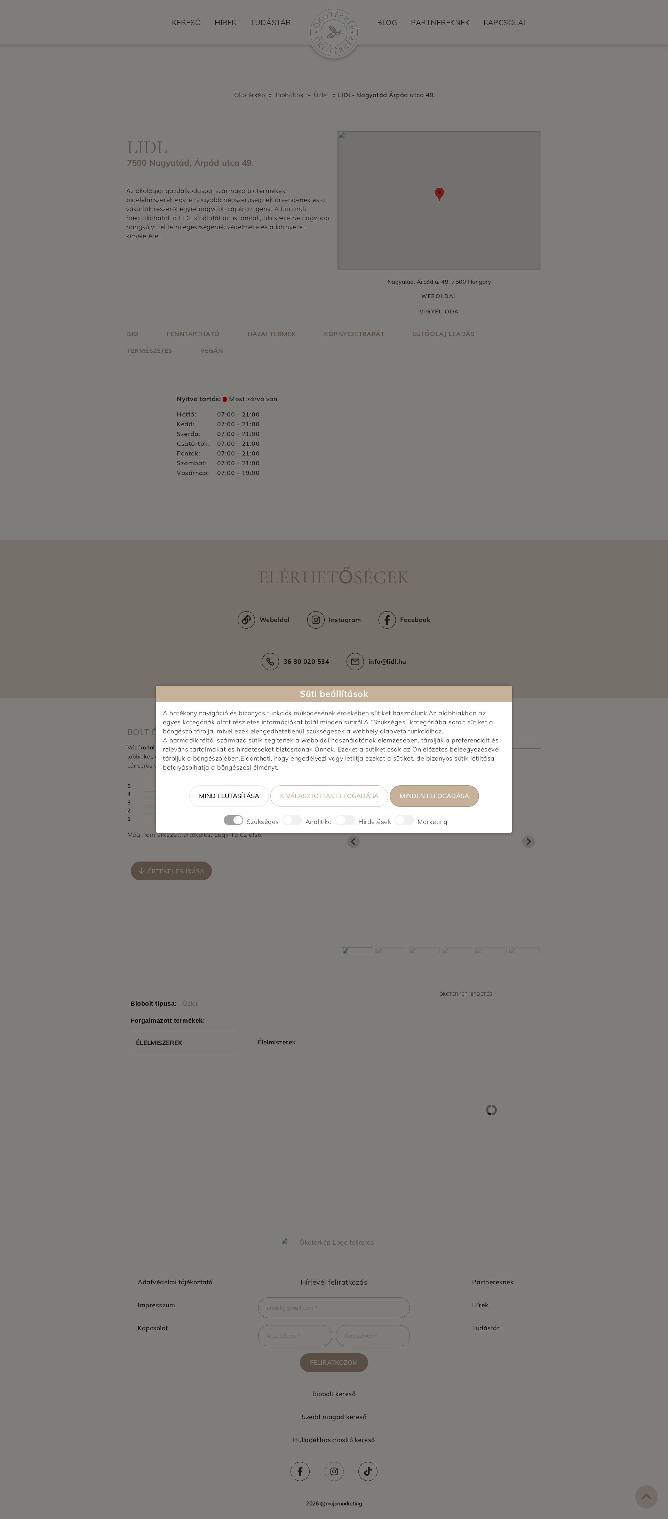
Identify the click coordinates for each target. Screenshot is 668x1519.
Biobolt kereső (334, 1394)
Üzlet (321, 95)
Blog (387, 22)
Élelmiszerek (159, 1043)
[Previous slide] (353, 841)
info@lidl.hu (387, 661)
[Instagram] (334, 1471)
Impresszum (156, 1305)
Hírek (226, 22)
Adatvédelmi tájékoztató (175, 1282)
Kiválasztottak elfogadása (329, 796)
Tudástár (270, 22)
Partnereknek (440, 22)
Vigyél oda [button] (439, 311)
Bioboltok (290, 95)
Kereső (186, 22)
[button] (171, 871)
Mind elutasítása (229, 796)
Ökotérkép (249, 95)
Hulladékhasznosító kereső (334, 1440)
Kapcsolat (505, 22)
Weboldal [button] (439, 296)
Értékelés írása (176, 870)
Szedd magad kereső (334, 1417)
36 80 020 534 (306, 661)
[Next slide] (528, 841)
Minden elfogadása (434, 796)
